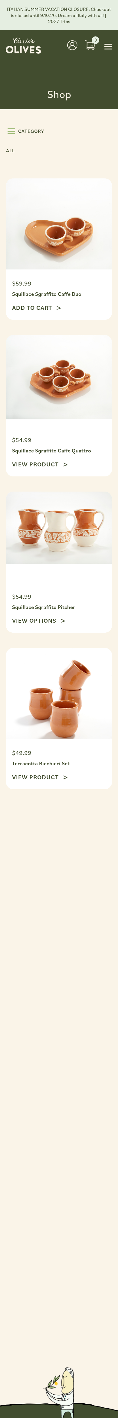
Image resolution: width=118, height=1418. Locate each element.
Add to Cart (33, 308)
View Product (36, 464)
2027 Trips (59, 21)
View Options (35, 621)
